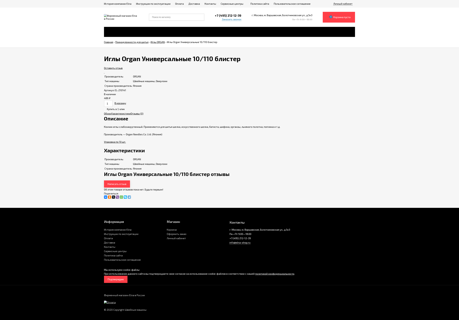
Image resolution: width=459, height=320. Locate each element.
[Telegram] (129, 197)
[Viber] (117, 197)
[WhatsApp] (121, 197)
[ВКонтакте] (105, 197)
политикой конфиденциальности (274, 273)
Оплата (108, 238)
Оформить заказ (176, 233)
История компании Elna (117, 229)
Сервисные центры (115, 251)
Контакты (109, 246)
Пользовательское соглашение (122, 259)
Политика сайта (113, 255)
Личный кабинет (176, 238)
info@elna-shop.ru (240, 242)
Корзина (172, 229)
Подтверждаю (116, 279)
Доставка (109, 242)
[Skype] (125, 197)
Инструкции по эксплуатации (121, 233)
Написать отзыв (117, 183)
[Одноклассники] (109, 197)
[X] (113, 197)
